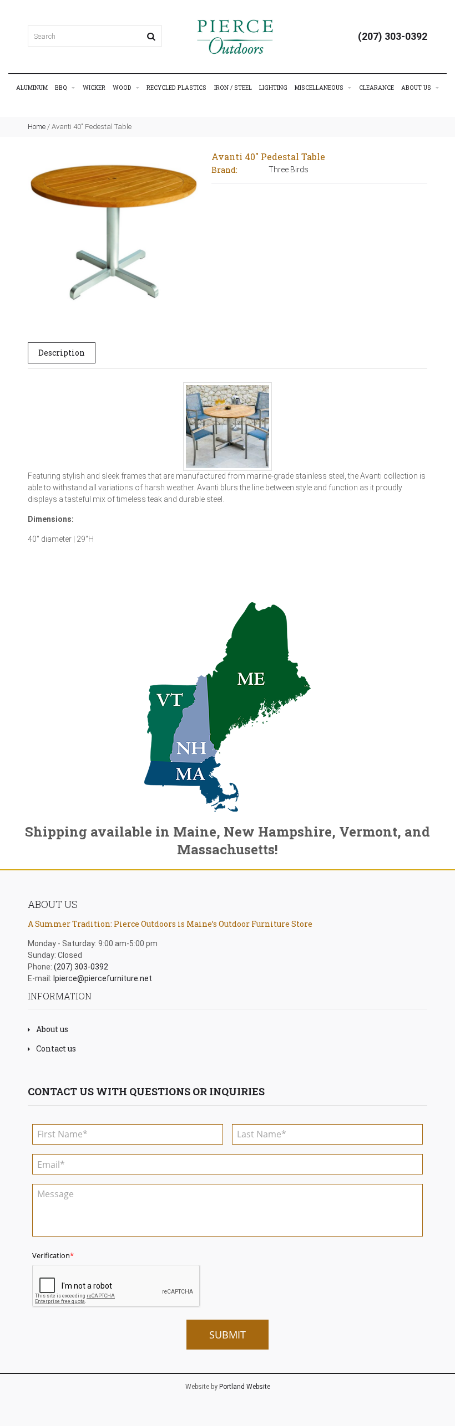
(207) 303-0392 (392, 36)
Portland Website (244, 1387)
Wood (123, 87)
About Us (417, 87)
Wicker (94, 87)
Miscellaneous (320, 87)
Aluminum (32, 87)
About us (52, 1029)
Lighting (273, 87)
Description (61, 352)
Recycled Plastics (176, 87)
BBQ (62, 87)
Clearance (376, 87)
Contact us (56, 1048)
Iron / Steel (233, 87)
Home (37, 126)
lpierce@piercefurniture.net (102, 978)
